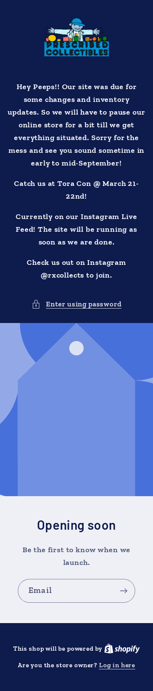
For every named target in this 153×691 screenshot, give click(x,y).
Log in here (117, 665)
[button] (76, 304)
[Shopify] (122, 648)
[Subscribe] (123, 591)
